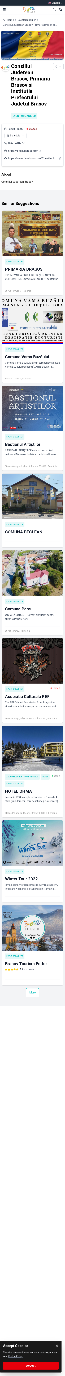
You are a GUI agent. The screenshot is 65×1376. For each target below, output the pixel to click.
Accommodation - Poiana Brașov (22, 777)
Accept (31, 1365)
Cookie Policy (15, 1356)
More (32, 992)
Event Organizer (27, 20)
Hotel (45, 777)
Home (10, 20)
